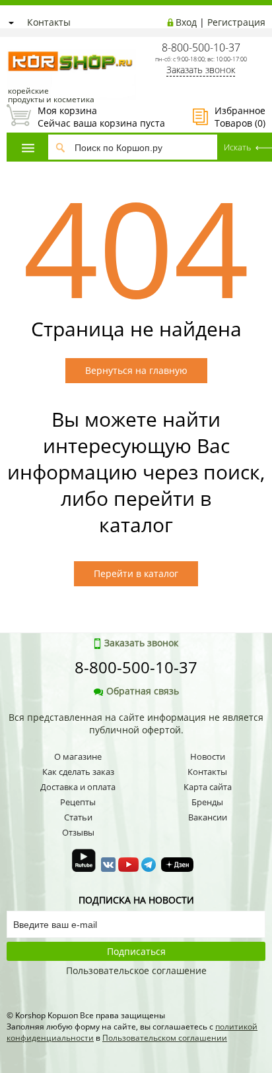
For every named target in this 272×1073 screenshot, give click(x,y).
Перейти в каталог (136, 573)
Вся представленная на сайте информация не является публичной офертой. (136, 723)
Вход (186, 22)
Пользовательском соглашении (164, 1037)
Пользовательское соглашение (136, 970)
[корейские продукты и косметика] (13, 43)
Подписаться (136, 951)
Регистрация (236, 22)
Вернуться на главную (136, 370)
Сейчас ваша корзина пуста (86, 116)
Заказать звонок (200, 69)
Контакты (49, 22)
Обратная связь (142, 691)
